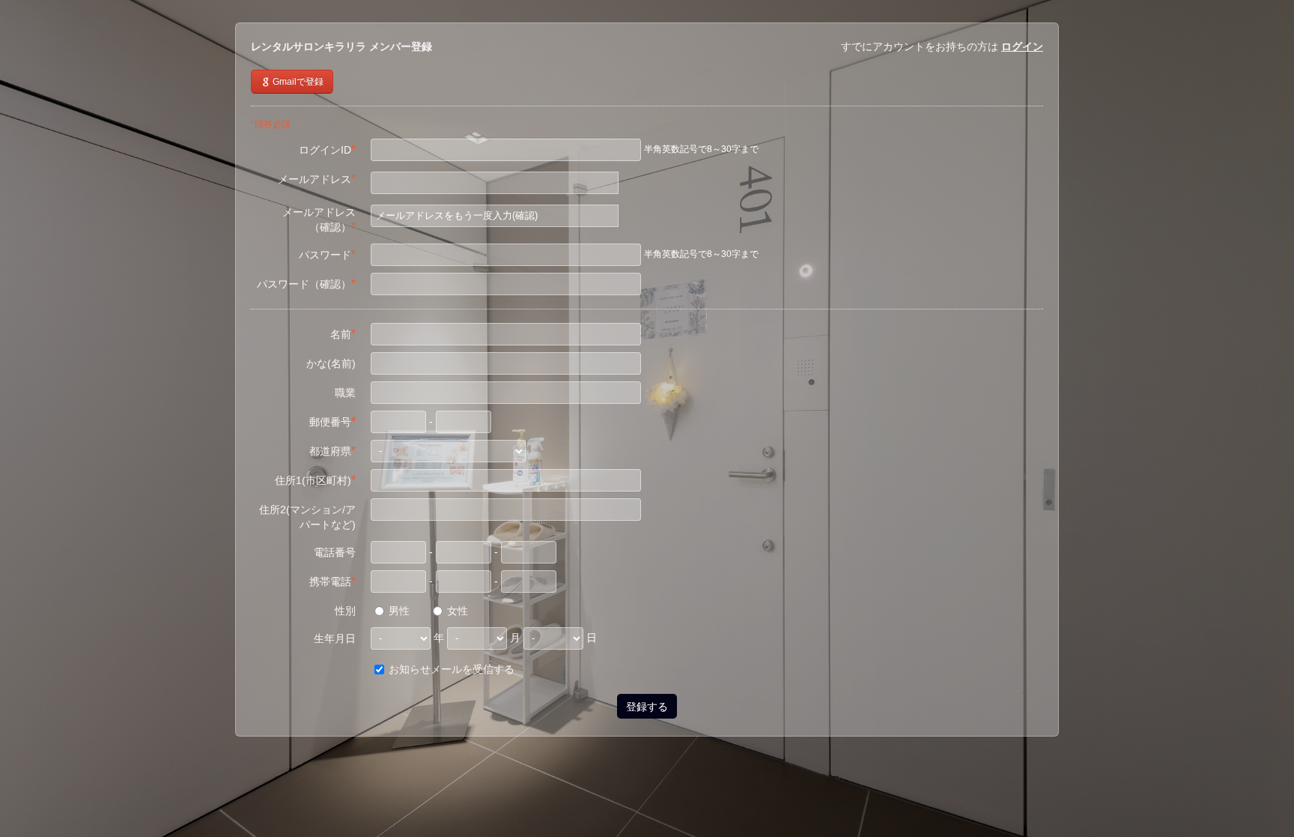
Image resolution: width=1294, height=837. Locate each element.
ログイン (1022, 46)
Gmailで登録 (297, 81)
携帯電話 (332, 581)
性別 (345, 611)
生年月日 (335, 638)
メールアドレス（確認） (319, 219)
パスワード (327, 254)
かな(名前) (331, 363)
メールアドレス (317, 178)
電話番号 (335, 552)
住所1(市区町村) (315, 480)
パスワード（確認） (306, 283)
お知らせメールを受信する (450, 669)
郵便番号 (332, 421)
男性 (398, 611)
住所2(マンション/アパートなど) (307, 517)
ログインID (327, 149)
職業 (345, 393)
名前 (343, 333)
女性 (456, 611)
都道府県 (332, 450)
